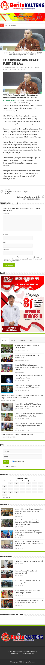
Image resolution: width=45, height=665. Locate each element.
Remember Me (19, 461)
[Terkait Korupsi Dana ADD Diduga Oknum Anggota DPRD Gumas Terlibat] (7, 417)
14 (4, 489)
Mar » (8, 497)
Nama (5, 235)
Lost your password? (10, 466)
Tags (30, 340)
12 (34, 486)
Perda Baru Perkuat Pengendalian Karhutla (18, 25)
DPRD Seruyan (34, 67)
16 (16, 489)
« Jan (3, 497)
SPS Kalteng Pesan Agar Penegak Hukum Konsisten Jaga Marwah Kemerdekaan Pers (28, 426)
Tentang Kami (14, 651)
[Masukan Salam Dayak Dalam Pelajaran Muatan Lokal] (7, 358)
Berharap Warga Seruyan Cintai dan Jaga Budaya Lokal (28, 197)
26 (34, 492)
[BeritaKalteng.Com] (22, 5)
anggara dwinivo (10, 67)
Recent (13, 340)
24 (22, 492)
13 (40, 486)
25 (28, 492)
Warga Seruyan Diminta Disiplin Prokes (16, 191)
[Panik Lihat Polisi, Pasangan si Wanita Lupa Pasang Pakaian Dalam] (7, 379)
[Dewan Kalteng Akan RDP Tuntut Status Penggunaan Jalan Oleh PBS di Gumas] (7, 407)
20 (40, 489)
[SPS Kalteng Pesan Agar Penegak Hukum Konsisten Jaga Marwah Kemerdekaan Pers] (7, 427)
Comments (22, 340)
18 (28, 489)
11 (28, 486)
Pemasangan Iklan (28, 653)
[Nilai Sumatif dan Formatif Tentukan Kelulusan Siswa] (7, 348)
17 (22, 489)
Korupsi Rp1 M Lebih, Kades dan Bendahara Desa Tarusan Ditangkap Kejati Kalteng (29, 367)
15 (10, 489)
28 (4, 495)
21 (4, 492)
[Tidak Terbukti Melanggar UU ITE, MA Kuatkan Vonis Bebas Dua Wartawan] (7, 389)
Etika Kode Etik (15, 653)
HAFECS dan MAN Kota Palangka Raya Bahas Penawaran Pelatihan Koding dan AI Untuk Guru (28, 533)
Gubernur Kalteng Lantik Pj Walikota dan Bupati (17, 434)
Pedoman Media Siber (28, 651)
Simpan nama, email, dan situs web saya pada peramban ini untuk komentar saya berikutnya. (22, 259)
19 (34, 489)
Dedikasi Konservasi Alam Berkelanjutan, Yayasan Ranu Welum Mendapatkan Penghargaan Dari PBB (28, 522)
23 (16, 492)
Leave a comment (10, 69)
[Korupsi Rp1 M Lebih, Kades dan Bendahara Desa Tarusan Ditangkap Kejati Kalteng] (7, 368)
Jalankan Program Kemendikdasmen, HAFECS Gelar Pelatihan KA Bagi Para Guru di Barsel (29, 543)
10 (22, 486)
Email (5, 242)
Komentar (7, 213)
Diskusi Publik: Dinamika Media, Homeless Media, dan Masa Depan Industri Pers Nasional (29, 511)
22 (10, 492)
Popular (5, 340)
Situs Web (6, 250)
